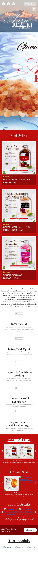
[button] (34, 9)
